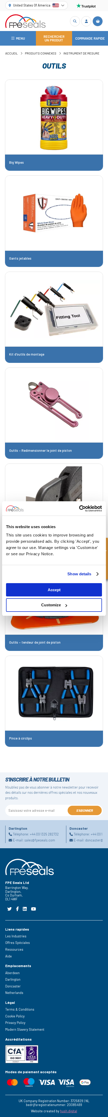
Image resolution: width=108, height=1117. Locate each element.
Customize (51, 605)
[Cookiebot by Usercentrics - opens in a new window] (79, 508)
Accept (54, 590)
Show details (79, 574)
